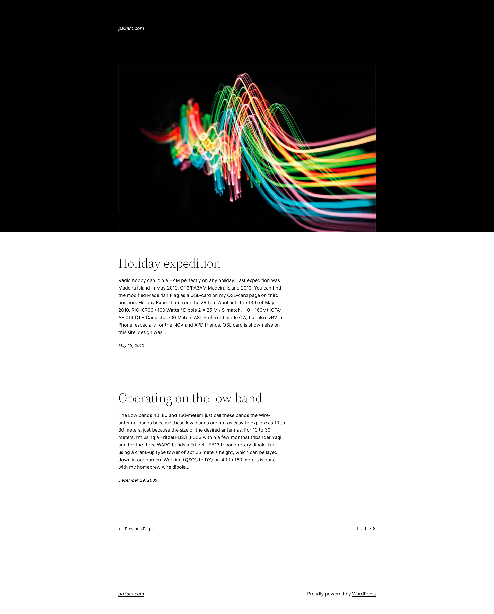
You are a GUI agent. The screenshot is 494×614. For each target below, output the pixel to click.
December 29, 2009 (137, 480)
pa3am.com (131, 28)
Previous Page (135, 528)
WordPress (364, 594)
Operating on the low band (190, 398)
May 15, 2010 (131, 345)
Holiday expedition (169, 263)
